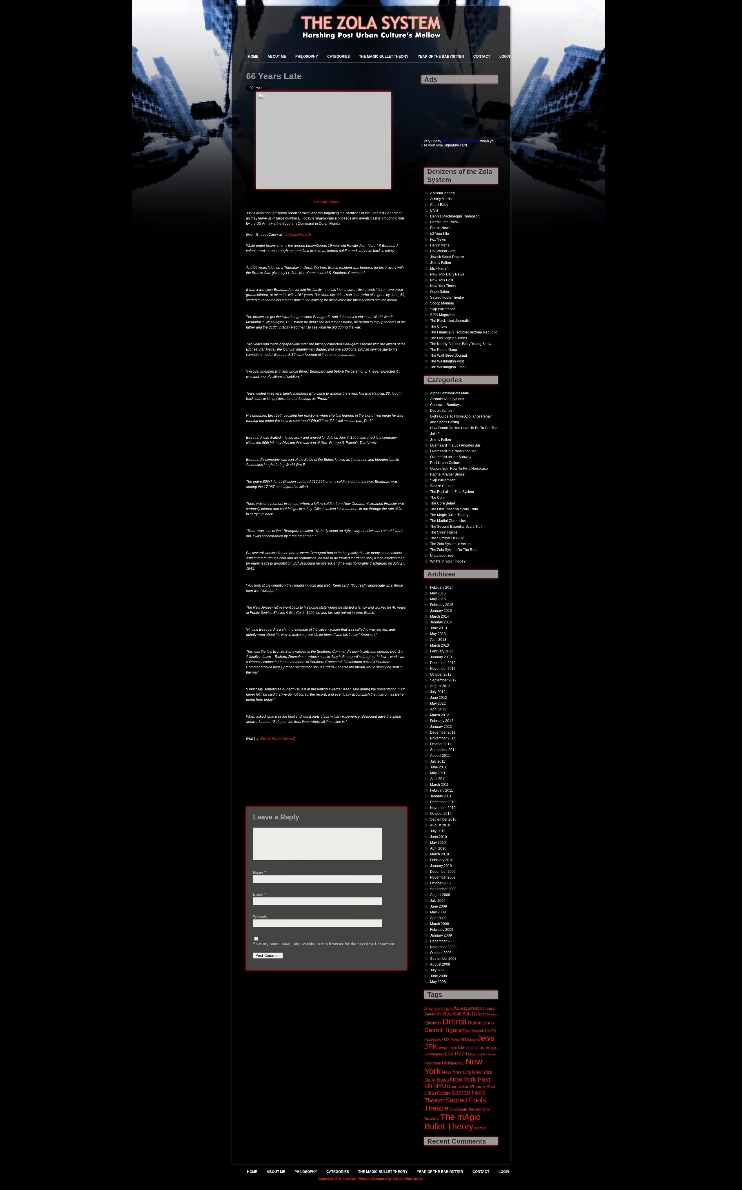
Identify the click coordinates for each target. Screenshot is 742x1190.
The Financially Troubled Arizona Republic (463, 332)
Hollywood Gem (442, 251)
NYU (440, 1086)
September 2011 (443, 750)
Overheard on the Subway (450, 457)
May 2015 (438, 599)
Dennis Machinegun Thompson (455, 216)
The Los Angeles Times (448, 338)
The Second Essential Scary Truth (456, 527)
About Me (277, 57)
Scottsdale (458, 1109)
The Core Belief (442, 503)
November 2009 (443, 877)
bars (490, 1008)
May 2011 (437, 773)
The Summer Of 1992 (447, 538)
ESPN (491, 1030)
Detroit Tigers (442, 1029)
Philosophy (306, 57)
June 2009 (438, 906)
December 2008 (443, 941)
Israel (471, 1039)
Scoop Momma (442, 303)
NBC (461, 1063)
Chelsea (491, 1014)
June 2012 (438, 698)
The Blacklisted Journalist (450, 321)
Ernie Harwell (473, 1031)
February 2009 (441, 930)
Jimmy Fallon (440, 263)
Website (260, 916)
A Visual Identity (442, 193)
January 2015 (441, 611)
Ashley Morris (441, 199)
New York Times (443, 286)
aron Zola (444, 1008)
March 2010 (439, 854)
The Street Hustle (443, 532)
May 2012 (438, 703)
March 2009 (439, 924)
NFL (428, 1086)
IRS (463, 1039)
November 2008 (443, 947)
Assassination (469, 1008)
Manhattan (432, 1063)
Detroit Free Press (444, 222)
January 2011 (441, 796)
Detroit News (440, 228)
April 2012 (438, 709)
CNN (434, 210)
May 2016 (438, 593)
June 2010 (438, 837)
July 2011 (437, 761)
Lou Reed (456, 1054)
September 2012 (443, 680)
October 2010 (441, 814)
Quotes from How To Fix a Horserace (459, 469)
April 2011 (438, 779)
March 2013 (439, 645)
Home (253, 57)
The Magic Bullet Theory (383, 57)
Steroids (474, 1109)
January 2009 (441, 935)
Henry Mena (440, 245)
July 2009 (437, 901)
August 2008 (440, 964)
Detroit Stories (441, 411)
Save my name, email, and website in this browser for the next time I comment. (324, 944)
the (296, 235)
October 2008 (441, 953)
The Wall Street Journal (448, 355)
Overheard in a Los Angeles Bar (455, 445)
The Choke (439, 326)
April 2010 (438, 848)
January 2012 (441, 727)
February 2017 (441, 587)
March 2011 (439, 785)
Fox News (438, 239)
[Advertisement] (439, 108)
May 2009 (438, 912)
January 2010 (441, 866)
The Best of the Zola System (452, 492)
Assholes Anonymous (447, 399)
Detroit (454, 1021)
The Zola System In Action (450, 544)
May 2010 (438, 843)
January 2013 (441, 657)
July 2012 (437, 692)
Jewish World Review (277, 739)
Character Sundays (445, 405)
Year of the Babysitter (441, 57)
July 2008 (437, 970)
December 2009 (443, 872)
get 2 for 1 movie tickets (461, 141)
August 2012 (440, 686)
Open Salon (439, 292)
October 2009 (441, 883)
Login (504, 57)
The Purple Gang (443, 350)
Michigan (449, 1063)
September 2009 (443, 889)
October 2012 (441, 674)
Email (259, 894)
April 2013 (438, 640)
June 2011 (438, 767)
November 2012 (443, 669)
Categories (338, 57)
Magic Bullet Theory (482, 1054)
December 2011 (442, 732)
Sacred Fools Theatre (447, 297)
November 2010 (443, 808)
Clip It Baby (439, 205)
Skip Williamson (442, 309)
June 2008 (438, 976)
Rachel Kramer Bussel (447, 474)
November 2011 (442, 738)
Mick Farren (439, 268)
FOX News (451, 1039)
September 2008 (443, 959)
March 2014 (439, 616)
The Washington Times (448, 367)
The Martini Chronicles (448, 521)
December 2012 (443, 663)
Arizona (430, 1008)
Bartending (433, 1014)
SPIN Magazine (442, 315)
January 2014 (441, 622)
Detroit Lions (481, 1022)
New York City (456, 1072)
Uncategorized (441, 556)
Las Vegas (487, 1047)
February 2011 (441, 790)
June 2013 (438, 628)
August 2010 (440, 825)
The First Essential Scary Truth (454, 509)
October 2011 (440, 744)
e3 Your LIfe (439, 234)
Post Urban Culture (445, 463)
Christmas (432, 1023)
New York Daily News (447, 274)
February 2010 (441, 860)
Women (480, 1128)
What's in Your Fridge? (447, 561)
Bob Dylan (473, 1013)
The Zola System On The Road (454, 550)
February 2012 (441, 721)
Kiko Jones (467, 1048)
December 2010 (443, 802)
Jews (485, 1038)
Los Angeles (434, 1054)
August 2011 (440, 756)
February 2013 (441, 651)
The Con (437, 498)
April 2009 (438, 918)
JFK (430, 1047)
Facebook (432, 1039)
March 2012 (439, 715)
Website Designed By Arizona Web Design (391, 1178)
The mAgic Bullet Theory (452, 1121)
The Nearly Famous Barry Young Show (460, 344)
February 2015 (441, 605)
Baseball (452, 1013)
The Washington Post (447, 361)
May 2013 (438, 634)
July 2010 (437, 831)
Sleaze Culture (442, 486)
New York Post (441, 280)
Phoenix (477, 1086)
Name (259, 872)
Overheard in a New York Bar (453, 451)
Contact (481, 57)
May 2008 (438, 982)
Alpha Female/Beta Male (449, 393)
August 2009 (440, 895)
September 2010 (443, 819)
